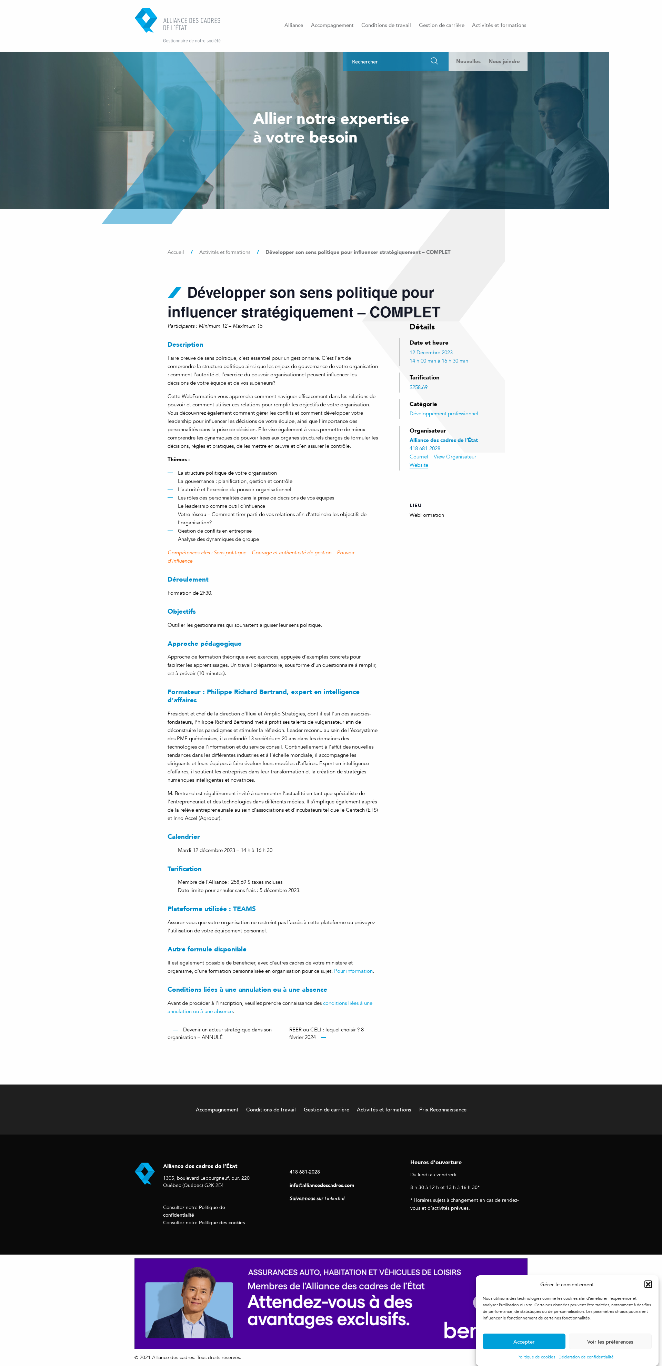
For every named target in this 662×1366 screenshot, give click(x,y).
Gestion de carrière (441, 25)
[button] (648, 1284)
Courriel (419, 457)
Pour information (353, 971)
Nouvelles (468, 61)
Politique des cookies (222, 1222)
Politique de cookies (536, 1357)
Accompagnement (332, 25)
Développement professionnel (444, 413)
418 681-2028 (305, 1172)
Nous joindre (504, 61)
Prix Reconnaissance (443, 1109)
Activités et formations (499, 25)
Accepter (524, 1341)
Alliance (293, 25)
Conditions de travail (386, 25)
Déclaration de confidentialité (586, 1357)
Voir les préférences (610, 1341)
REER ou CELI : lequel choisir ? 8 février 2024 (326, 1034)
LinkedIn (333, 1198)
